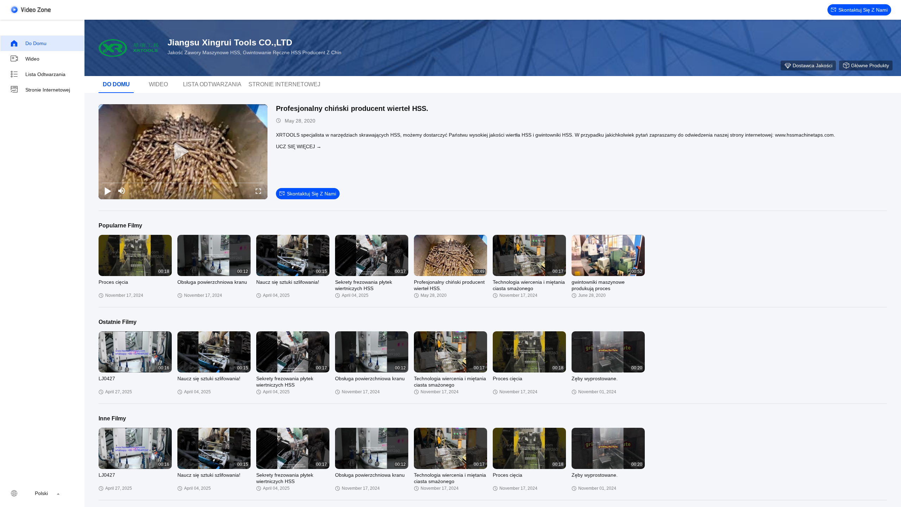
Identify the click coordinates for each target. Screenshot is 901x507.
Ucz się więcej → (298, 146)
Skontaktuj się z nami (863, 10)
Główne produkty (870, 65)
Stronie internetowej (47, 90)
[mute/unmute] (122, 191)
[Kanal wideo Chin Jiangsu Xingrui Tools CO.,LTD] (30, 9)
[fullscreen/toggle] (258, 191)
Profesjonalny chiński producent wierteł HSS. (352, 108)
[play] (183, 152)
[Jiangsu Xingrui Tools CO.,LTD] (130, 47)
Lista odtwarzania (45, 74)
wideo (32, 59)
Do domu (35, 43)
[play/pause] (108, 191)
